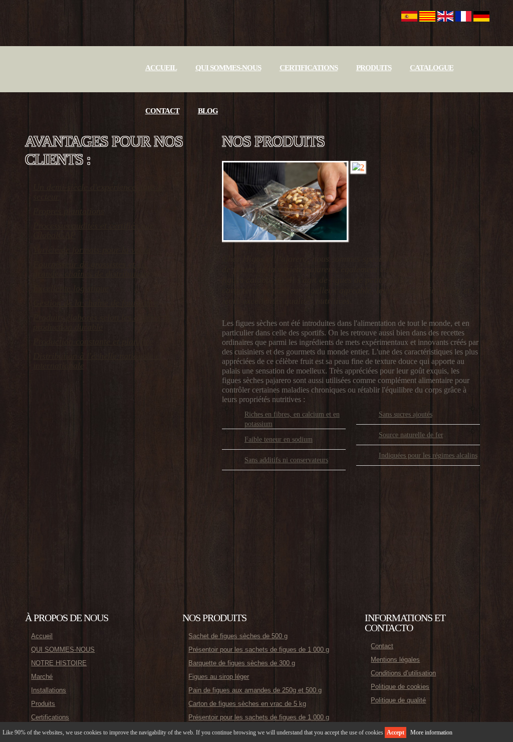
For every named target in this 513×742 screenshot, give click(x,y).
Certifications (309, 68)
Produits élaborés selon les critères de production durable (102, 322)
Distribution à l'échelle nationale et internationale (97, 360)
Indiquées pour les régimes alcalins (428, 455)
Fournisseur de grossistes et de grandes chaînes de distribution (90, 269)
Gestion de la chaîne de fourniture (95, 303)
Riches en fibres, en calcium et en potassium (292, 419)
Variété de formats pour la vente (91, 250)
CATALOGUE (431, 68)
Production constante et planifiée (93, 341)
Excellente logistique (71, 288)
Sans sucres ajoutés (405, 414)
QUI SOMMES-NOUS (228, 68)
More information (431, 732)
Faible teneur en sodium (278, 439)
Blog (208, 111)
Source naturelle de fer (411, 435)
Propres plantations (68, 211)
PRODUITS (373, 68)
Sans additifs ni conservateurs (286, 460)
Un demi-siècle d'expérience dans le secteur (98, 192)
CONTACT (162, 111)
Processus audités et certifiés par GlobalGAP (93, 230)
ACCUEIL (161, 68)
